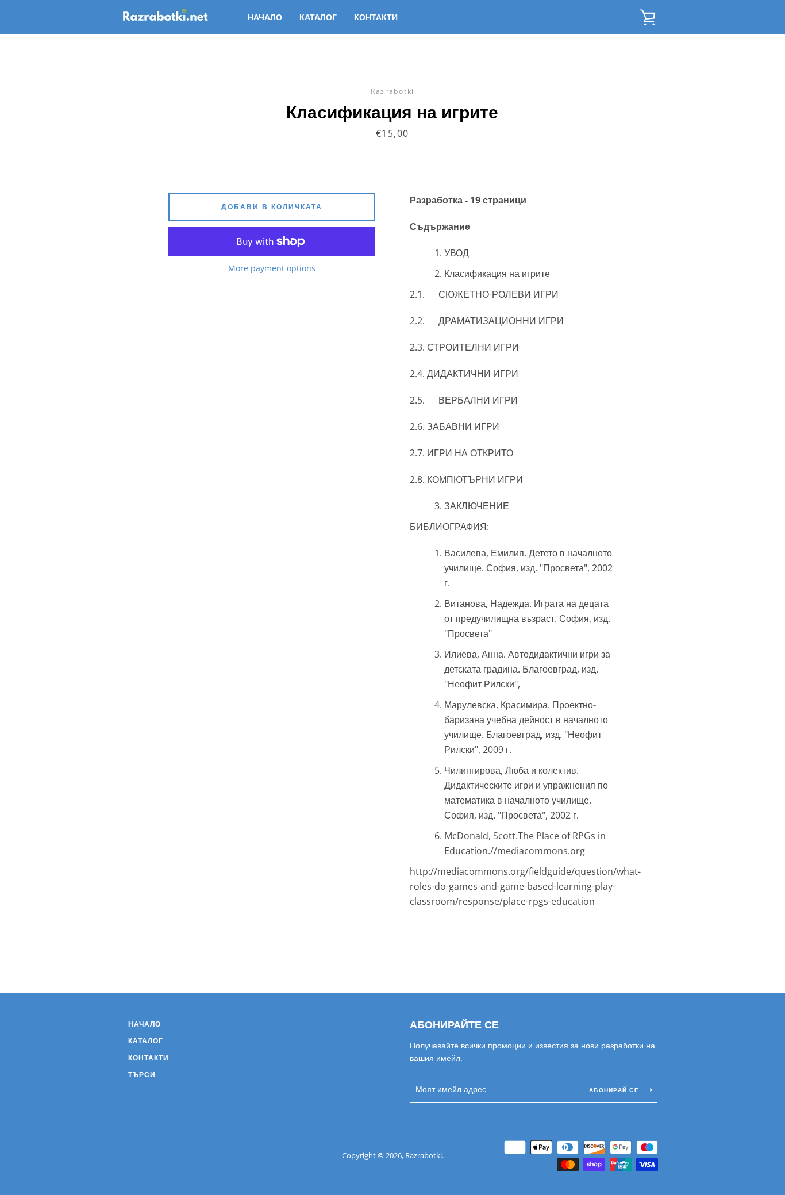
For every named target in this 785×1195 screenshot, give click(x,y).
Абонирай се (615, 1090)
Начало (265, 16)
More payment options (271, 268)
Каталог (318, 16)
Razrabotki (423, 1155)
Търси (142, 1074)
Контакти (376, 16)
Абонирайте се (454, 1024)
